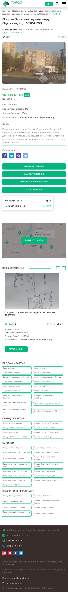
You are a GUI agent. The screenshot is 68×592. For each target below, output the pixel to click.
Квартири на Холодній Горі (44, 382)
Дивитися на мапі (13, 32)
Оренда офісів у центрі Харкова (15, 496)
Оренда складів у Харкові (44, 508)
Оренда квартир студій (43, 437)
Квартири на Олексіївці (11, 373)
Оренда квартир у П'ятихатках (46, 432)
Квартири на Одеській (11, 391)
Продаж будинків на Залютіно (46, 452)
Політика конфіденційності (15, 578)
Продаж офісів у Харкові (43, 513)
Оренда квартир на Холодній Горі (16, 428)
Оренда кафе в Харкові (43, 496)
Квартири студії (40, 368)
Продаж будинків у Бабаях (44, 471)
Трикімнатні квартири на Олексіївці (47, 404)
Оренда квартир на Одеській (45, 428)
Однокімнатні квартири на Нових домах (15, 403)
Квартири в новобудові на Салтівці (47, 377)
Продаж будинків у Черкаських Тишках (15, 465)
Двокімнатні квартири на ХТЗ (45, 411)
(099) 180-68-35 (14, 540)
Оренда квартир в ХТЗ (11, 432)
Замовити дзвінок (34, 174)
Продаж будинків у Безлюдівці (14, 480)
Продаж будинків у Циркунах (14, 476)
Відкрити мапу (34, 240)
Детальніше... (16, 349)
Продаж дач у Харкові (11, 485)
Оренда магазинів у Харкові (14, 502)
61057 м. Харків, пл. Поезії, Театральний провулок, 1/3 (32, 530)
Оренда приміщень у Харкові (14, 508)
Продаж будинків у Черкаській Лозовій (46, 465)
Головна (6, 11)
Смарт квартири (9, 368)
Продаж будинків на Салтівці (45, 448)
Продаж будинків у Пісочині (13, 458)
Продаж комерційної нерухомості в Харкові (16, 513)
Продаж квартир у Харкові (24, 11)
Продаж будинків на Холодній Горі (16, 452)
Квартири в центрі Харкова (44, 391)
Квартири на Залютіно (11, 386)
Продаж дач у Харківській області (47, 480)
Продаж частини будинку (12, 448)
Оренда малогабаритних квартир (16, 437)
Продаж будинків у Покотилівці (15, 471)
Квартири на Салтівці (42, 373)
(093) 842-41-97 (14, 546)
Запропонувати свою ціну (34, 182)
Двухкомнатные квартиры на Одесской (30, 14)
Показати (46, 205)
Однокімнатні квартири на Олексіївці (13, 396)
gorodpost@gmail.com (17, 535)
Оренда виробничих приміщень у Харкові (47, 501)
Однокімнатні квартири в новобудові (44, 396)
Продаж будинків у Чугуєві (44, 476)
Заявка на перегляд (34, 166)
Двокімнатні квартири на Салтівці (16, 377)
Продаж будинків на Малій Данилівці (44, 458)
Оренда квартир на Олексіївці (46, 423)
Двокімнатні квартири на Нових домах (15, 410)
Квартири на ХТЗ (40, 386)
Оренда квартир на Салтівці (13, 423)
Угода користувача (12, 583)
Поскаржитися (34, 190)
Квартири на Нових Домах (13, 382)
